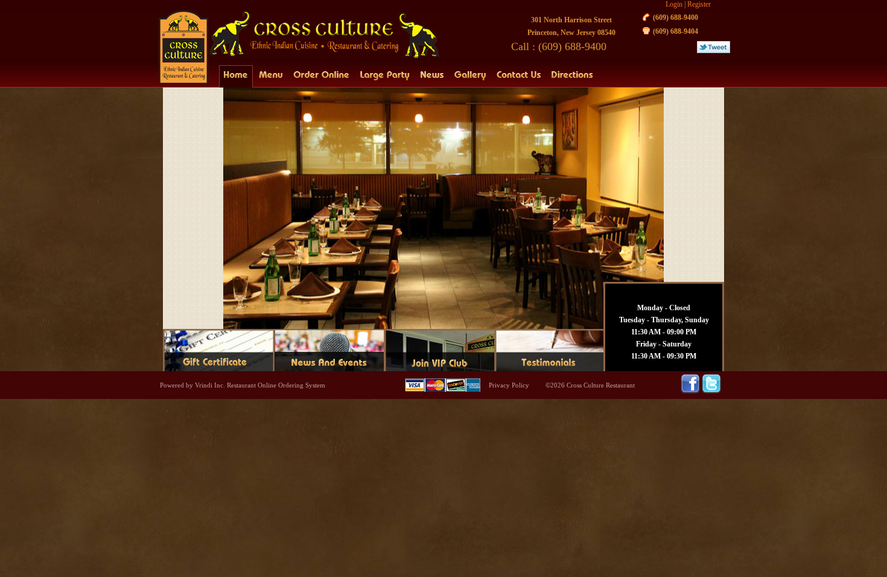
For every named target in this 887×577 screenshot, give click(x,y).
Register (699, 4)
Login (674, 4)
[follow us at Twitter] (711, 391)
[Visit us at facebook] (691, 391)
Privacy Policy (509, 385)
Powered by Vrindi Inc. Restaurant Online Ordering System (242, 385)
